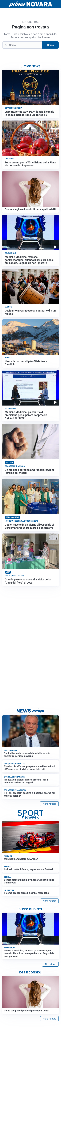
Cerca (50, 45)
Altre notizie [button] (49, 803)
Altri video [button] (50, 964)
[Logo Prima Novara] (30, 4)
